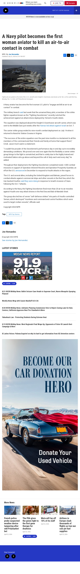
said (21, 112)
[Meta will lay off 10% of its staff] (49, 510)
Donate (71, 3)
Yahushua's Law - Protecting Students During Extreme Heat (24, 317)
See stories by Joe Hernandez (15, 240)
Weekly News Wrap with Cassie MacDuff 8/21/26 (20, 301)
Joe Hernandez (14, 54)
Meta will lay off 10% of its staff (48, 519)
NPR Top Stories (14, 214)
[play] (5, 10)
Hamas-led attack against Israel (53, 126)
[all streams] (77, 10)
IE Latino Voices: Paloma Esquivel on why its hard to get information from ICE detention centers (38, 334)
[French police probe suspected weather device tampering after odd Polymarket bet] (12, 510)
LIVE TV (58, 3)
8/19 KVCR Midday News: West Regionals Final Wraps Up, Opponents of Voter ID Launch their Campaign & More (37, 325)
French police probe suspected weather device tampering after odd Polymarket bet (12, 525)
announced (20, 170)
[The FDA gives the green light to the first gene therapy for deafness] (31, 510)
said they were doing (29, 181)
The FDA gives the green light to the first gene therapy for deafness (31, 523)
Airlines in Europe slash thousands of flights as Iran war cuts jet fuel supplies (67, 525)
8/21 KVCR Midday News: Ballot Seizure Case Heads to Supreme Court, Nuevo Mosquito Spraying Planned (38, 292)
